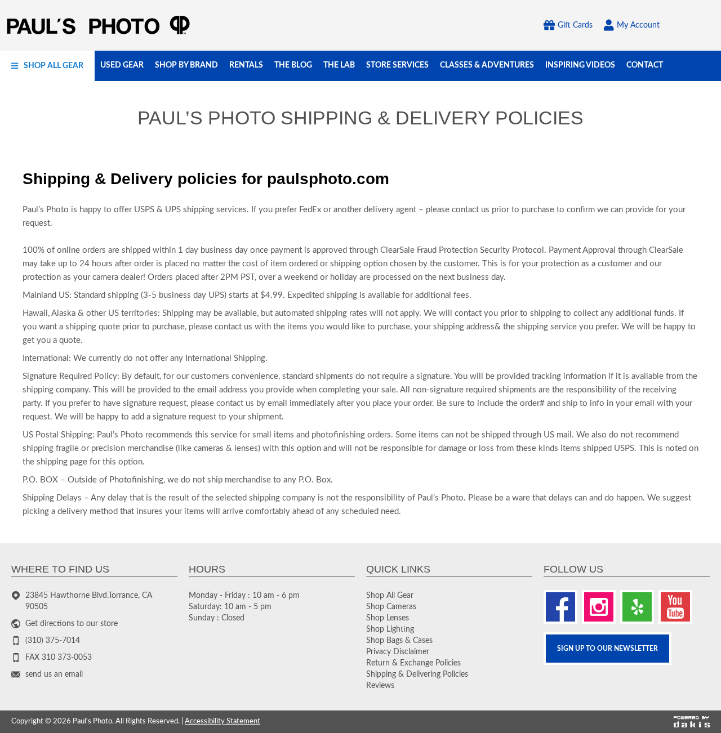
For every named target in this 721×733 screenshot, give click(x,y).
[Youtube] (675, 607)
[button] (47, 66)
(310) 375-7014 (52, 641)
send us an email (54, 674)
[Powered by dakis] (692, 722)
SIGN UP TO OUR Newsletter (607, 648)
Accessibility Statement (222, 721)
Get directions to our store (71, 624)
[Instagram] (599, 607)
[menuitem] (47, 65)
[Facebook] (560, 607)
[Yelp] (637, 607)
